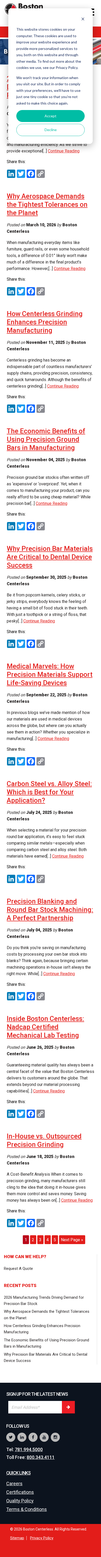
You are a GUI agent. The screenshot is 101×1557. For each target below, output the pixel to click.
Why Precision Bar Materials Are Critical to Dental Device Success (50, 557)
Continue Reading (64, 151)
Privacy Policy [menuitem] (41, 1538)
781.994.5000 (29, 1449)
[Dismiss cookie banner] (83, 19)
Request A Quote (18, 1268)
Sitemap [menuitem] (17, 1538)
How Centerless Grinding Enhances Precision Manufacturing (45, 322)
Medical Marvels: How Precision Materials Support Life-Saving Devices (49, 674)
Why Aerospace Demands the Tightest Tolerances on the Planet (47, 204)
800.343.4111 (41, 1457)
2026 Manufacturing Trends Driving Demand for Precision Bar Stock (44, 1300)
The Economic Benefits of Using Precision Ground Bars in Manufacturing (46, 439)
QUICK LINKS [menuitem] (18, 1473)
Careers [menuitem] (14, 1483)
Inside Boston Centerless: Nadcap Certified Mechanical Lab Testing (45, 1027)
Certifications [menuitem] (20, 1492)
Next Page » (72, 1239)
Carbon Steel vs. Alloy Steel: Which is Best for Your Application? (49, 792)
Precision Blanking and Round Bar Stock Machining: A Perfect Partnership (50, 909)
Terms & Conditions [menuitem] (26, 1509)
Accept (50, 116)
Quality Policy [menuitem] (20, 1500)
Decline (51, 129)
